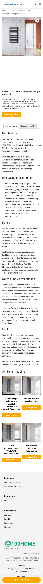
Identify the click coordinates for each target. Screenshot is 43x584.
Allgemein (11, 11)
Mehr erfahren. (34, 560)
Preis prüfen (12, 114)
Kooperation (8, 523)
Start (4, 11)
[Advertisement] (21, 74)
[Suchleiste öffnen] (36, 4)
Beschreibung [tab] (11, 126)
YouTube (7, 486)
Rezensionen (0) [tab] (28, 126)
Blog (6, 501)
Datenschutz (34, 554)
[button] (37, 21)
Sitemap (7, 527)
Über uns (7, 515)
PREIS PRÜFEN (23, 580)
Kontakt (7, 519)
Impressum (25, 554)
